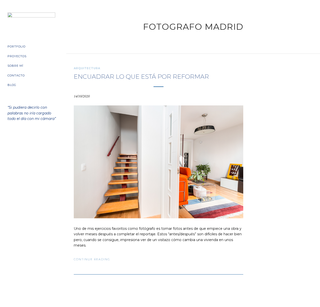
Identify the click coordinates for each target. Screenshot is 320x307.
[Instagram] (37, 146)
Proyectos (17, 56)
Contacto (16, 75)
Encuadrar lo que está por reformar (141, 76)
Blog (12, 85)
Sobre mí (15, 65)
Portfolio (17, 46)
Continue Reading (92, 259)
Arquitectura (87, 68)
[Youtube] (29, 146)
